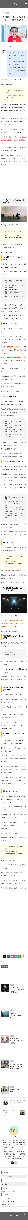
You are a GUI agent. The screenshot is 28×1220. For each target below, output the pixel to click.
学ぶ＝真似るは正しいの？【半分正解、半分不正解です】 (17, 1041)
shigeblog (14, 4)
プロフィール (5, 1205)
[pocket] (12, 956)
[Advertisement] (14, 182)
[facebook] (8, 956)
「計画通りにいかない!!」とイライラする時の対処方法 (17, 990)
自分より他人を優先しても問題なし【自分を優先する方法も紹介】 (17, 1066)
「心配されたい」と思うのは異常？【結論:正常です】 (17, 1015)
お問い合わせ (5, 1198)
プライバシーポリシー (8, 1201)
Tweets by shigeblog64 (8, 1191)
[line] (19, 956)
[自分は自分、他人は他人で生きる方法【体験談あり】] (16, 956)
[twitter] (4, 956)
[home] (15, 1162)
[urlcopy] (23, 956)
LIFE (4, 962)
